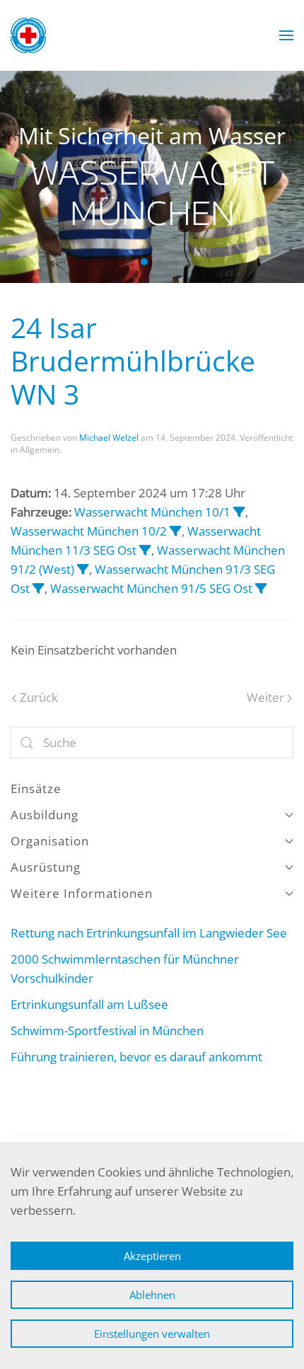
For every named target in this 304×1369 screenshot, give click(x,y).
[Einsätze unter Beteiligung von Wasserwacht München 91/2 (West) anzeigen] (83, 569)
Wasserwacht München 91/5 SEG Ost (151, 588)
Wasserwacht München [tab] (128, 261)
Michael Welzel (109, 438)
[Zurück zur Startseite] (28, 35)
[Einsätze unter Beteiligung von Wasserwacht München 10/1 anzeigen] (239, 512)
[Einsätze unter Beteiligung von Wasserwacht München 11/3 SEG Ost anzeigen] (145, 550)
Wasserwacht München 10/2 (89, 531)
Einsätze (36, 788)
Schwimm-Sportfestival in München (113, 1030)
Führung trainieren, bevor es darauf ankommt (136, 1057)
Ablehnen (152, 1295)
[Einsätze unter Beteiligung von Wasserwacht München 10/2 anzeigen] (176, 531)
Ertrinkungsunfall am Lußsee (89, 1004)
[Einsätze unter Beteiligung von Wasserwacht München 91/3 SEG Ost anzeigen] (39, 588)
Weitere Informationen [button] (82, 893)
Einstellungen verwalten (152, 1334)
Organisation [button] (50, 841)
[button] (286, 35)
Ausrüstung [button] (46, 867)
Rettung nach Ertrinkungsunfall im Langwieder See (149, 933)
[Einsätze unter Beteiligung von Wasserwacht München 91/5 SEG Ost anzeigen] (261, 588)
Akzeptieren (152, 1256)
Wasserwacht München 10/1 (152, 512)
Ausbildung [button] (44, 815)
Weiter (265, 697)
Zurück (39, 697)
